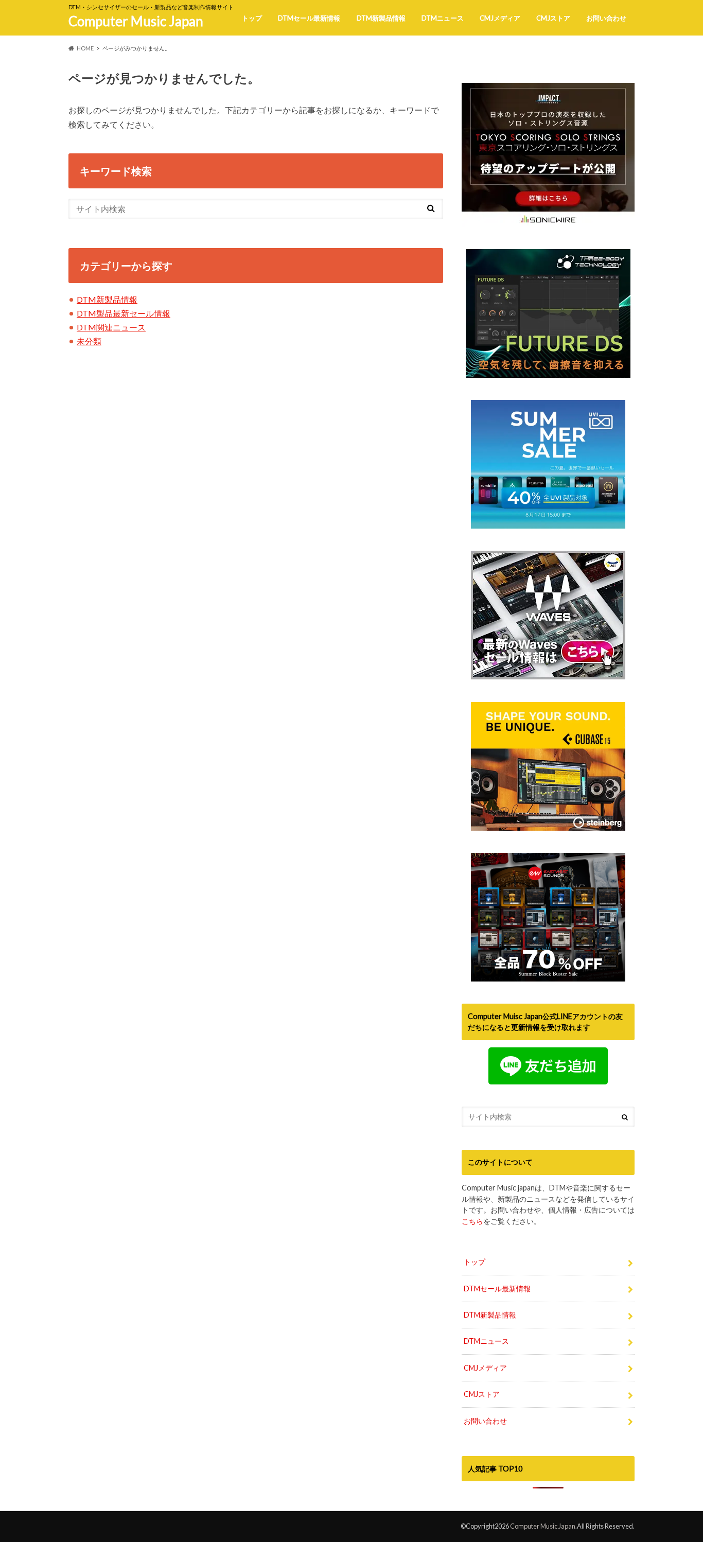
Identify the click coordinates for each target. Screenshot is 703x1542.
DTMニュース (442, 18)
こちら (472, 1221)
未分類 (89, 341)
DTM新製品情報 (381, 18)
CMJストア (553, 18)
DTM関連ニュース (111, 327)
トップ (252, 18)
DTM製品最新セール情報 (123, 313)
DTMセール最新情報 (309, 18)
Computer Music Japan (135, 21)
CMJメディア (500, 18)
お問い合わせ (606, 18)
